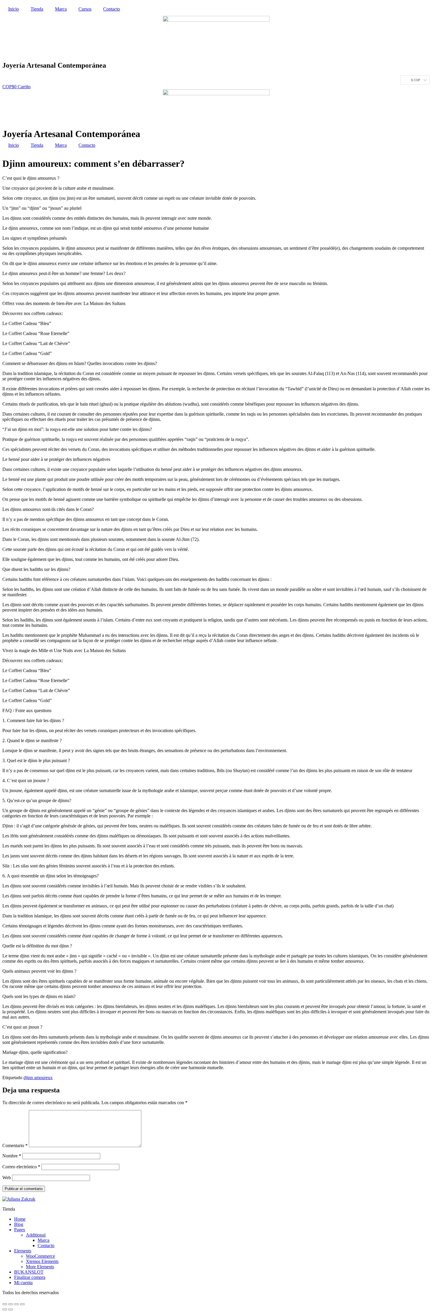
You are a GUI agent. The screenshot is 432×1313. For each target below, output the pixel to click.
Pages (19, 1229)
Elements (22, 1250)
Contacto (111, 8)
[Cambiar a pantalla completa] (16, 1304)
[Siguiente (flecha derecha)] (10, 1309)
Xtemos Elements (42, 1261)
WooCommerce (40, 1256)
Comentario (15, 1145)
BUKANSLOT (28, 1271)
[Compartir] (10, 1304)
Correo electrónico (21, 1166)
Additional (36, 1234)
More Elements (40, 1266)
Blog (18, 1224)
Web (6, 1177)
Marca (61, 8)
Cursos (84, 8)
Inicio (13, 8)
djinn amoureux (38, 1077)
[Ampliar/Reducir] (22, 1304)
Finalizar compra (29, 1277)
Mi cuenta (23, 1282)
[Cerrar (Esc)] (4, 1304)
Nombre (11, 1155)
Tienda (37, 8)
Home (20, 1219)
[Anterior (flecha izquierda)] (4, 1309)
